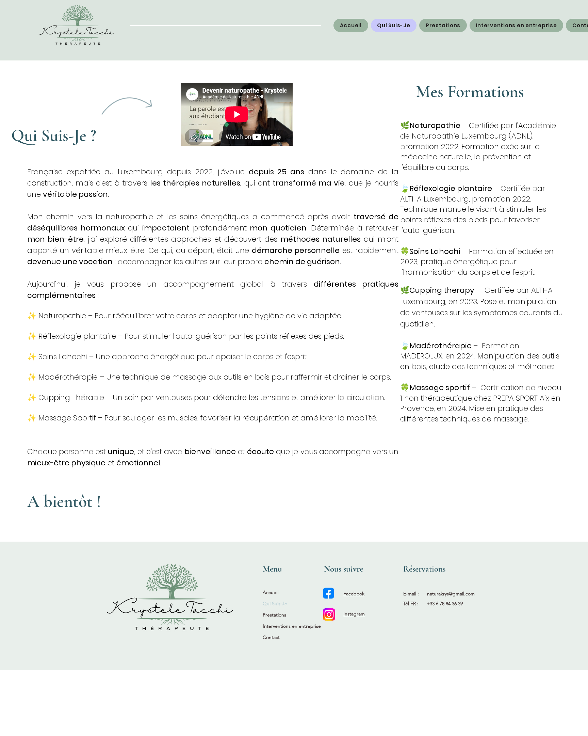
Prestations (274, 615)
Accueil (270, 592)
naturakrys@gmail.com (451, 594)
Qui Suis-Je (275, 604)
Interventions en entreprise (291, 626)
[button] (443, 25)
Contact (271, 637)
